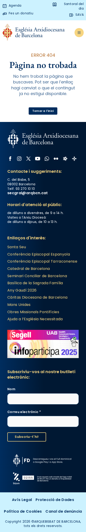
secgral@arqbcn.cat (27, 193)
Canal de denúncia (63, 511)
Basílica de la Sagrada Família (35, 283)
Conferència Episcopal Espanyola (38, 254)
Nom (11, 389)
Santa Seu (16, 247)
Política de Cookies (23, 511)
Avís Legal (22, 499)
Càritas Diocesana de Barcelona (37, 297)
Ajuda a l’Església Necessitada (35, 319)
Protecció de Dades (55, 499)
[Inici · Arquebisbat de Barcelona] (33, 32)
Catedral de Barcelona (28, 268)
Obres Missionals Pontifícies (33, 312)
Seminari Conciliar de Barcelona (37, 276)
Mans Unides (19, 304)
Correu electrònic (24, 412)
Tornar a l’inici (43, 111)
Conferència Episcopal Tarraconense (42, 261)
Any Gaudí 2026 (21, 290)
